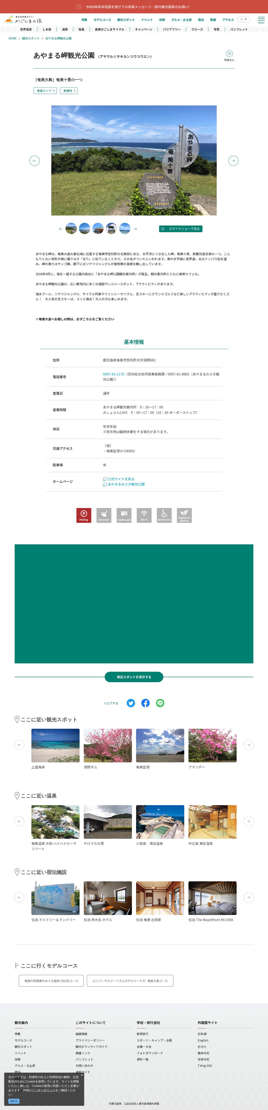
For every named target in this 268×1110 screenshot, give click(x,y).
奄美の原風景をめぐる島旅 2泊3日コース (51, 981)
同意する (14, 1101)
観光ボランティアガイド (92, 1046)
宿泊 (18, 1072)
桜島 (81, 29)
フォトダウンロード (150, 1053)
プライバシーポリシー (90, 1040)
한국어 (202, 1046)
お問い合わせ (84, 1065)
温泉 (65, 29)
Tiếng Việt (205, 1065)
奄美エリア (44, 91)
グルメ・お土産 (25, 1065)
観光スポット (31, 38)
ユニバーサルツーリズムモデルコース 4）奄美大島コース (130, 981)
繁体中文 (203, 1053)
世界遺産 (26, 29)
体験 (18, 1059)
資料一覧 (142, 1059)
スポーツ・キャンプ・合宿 (154, 1040)
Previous (35, 161)
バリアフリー (172, 29)
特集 (18, 1034)
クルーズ (197, 29)
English (203, 1040)
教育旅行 (142, 1034)
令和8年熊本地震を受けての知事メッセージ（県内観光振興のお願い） (139, 6)
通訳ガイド (83, 1072)
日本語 (202, 1034)
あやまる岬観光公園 (58, 38)
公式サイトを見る (121, 478)
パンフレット (239, 29)
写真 (216, 29)
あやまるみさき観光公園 (126, 484)
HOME (12, 38)
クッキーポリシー (43, 1090)
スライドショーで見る (184, 228)
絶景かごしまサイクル (109, 29)
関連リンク (83, 1053)
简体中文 (203, 1059)
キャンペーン (143, 29)
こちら (87, 319)
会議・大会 (144, 1046)
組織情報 (81, 1034)
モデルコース (23, 1040)
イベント (20, 1053)
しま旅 (47, 29)
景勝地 (67, 91)
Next (233, 161)
